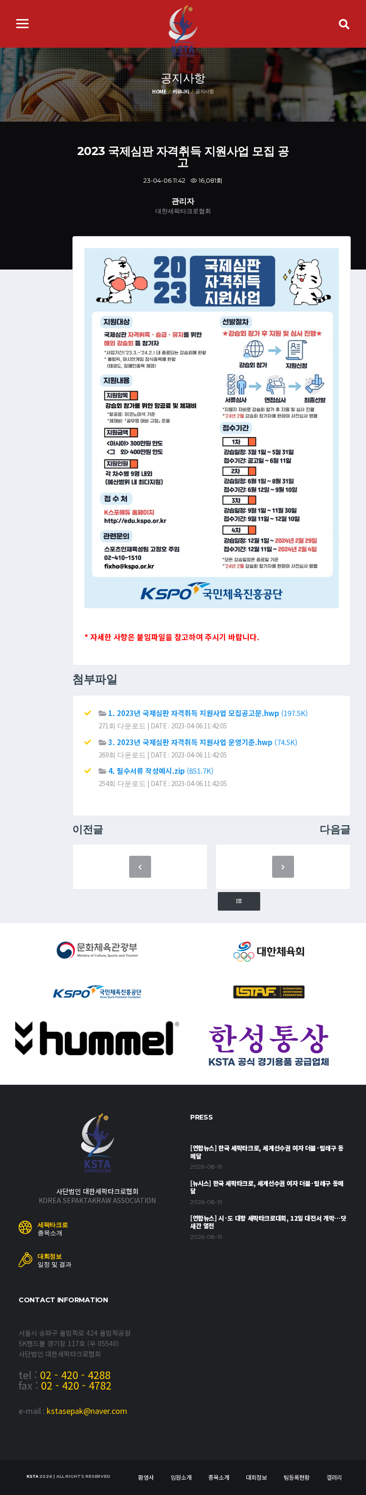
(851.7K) (161, 771)
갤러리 (334, 1477)
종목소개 (218, 1477)
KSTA (32, 1476)
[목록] (239, 901)
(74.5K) (202, 742)
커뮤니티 (181, 91)
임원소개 (181, 1477)
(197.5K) (208, 713)
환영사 (146, 1477)
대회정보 (256, 1477)
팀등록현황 (297, 1477)
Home (159, 91)
